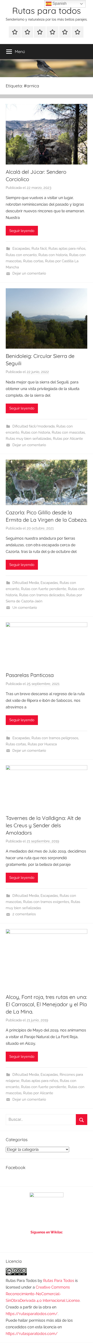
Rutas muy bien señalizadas (28, 438)
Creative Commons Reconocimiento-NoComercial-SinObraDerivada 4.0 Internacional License (43, 1294)
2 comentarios (24, 914)
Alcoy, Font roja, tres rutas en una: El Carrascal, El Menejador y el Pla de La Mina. (46, 1004)
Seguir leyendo (21, 231)
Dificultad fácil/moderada (33, 426)
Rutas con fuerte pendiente (43, 589)
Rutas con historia (52, 255)
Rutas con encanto (21, 255)
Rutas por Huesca (42, 744)
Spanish (59, 3)
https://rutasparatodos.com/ (32, 1314)
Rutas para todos (46, 10)
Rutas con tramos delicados (42, 595)
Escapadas (21, 248)
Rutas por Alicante (68, 438)
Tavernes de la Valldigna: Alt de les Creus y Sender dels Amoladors (43, 825)
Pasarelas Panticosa (30, 675)
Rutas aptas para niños (66, 248)
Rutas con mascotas (68, 432)
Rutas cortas (33, 261)
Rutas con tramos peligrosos (54, 738)
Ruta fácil (39, 248)
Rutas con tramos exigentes (46, 902)
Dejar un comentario (29, 273)
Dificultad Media (25, 583)
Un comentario (24, 607)
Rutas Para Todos (58, 1280)
